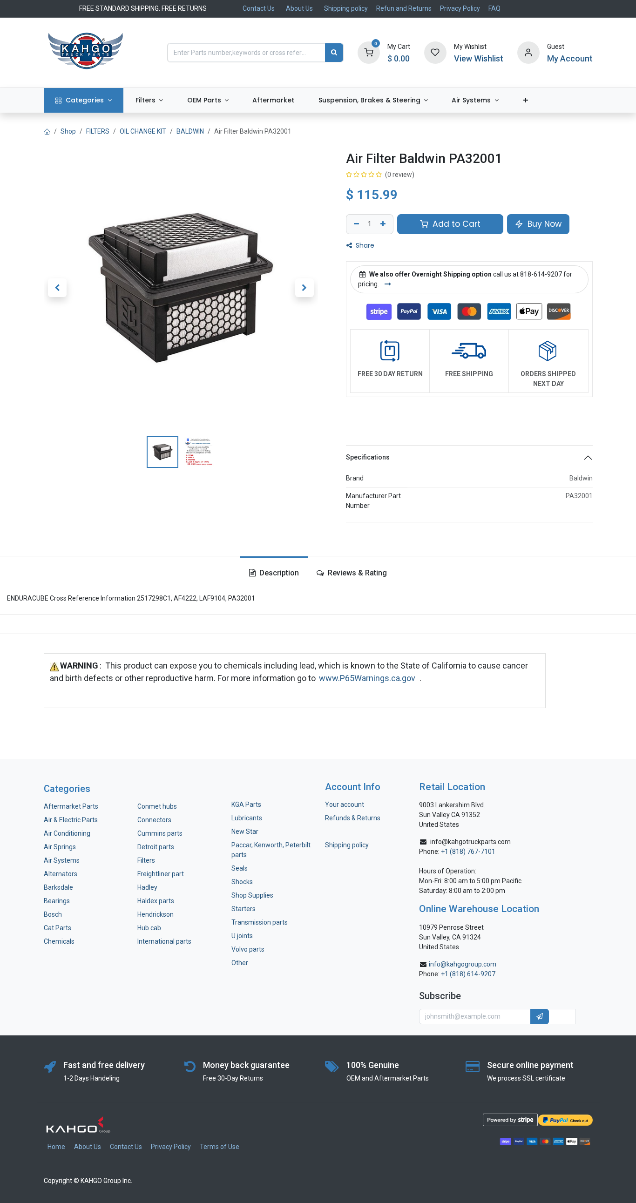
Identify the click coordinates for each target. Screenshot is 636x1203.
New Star (244, 831)
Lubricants (246, 818)
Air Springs (60, 847)
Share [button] (364, 245)
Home (56, 1146)
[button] (57, 287)
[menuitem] (84, 100)
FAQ (494, 8)
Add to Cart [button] (455, 224)
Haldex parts (155, 901)
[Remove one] (355, 224)
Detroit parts (155, 847)
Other (239, 962)
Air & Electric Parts (71, 820)
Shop (68, 131)
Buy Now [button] (543, 224)
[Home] (47, 131)
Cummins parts (160, 833)
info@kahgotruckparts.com (470, 841)
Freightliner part (160, 874)
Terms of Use (219, 1146)
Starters (243, 908)
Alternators (60, 874)
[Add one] (384, 224)
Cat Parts (57, 928)
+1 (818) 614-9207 (468, 974)
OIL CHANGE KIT (143, 131)
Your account (344, 804)
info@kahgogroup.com (462, 964)
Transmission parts (259, 922)
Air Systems (62, 860)
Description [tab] (278, 572)
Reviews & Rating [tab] (356, 572)
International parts (164, 941)
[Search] (334, 52)
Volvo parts (247, 949)
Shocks (242, 881)
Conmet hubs (157, 806)
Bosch (53, 914)
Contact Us (259, 8)
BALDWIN (190, 131)
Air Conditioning (67, 833)
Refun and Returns (404, 8)
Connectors (155, 820)
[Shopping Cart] (369, 52)
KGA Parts (246, 804)
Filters (146, 860)
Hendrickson (155, 914)
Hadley (147, 887)
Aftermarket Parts (71, 806)
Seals (239, 868)
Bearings (57, 901)
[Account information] (528, 52)
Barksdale (58, 887)
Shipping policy (346, 8)
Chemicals (59, 941)
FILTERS (97, 131)
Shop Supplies (252, 895)
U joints (242, 935)
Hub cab (149, 928)
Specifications (368, 457)
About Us (299, 8)
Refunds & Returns (352, 818)
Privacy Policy (460, 8)
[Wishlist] (435, 52)
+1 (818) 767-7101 (468, 851)
